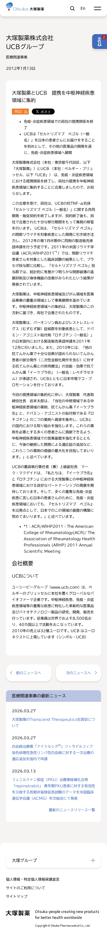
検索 (72, 8)
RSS (18, 111)
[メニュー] (97, 8)
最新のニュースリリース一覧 (72, 810)
